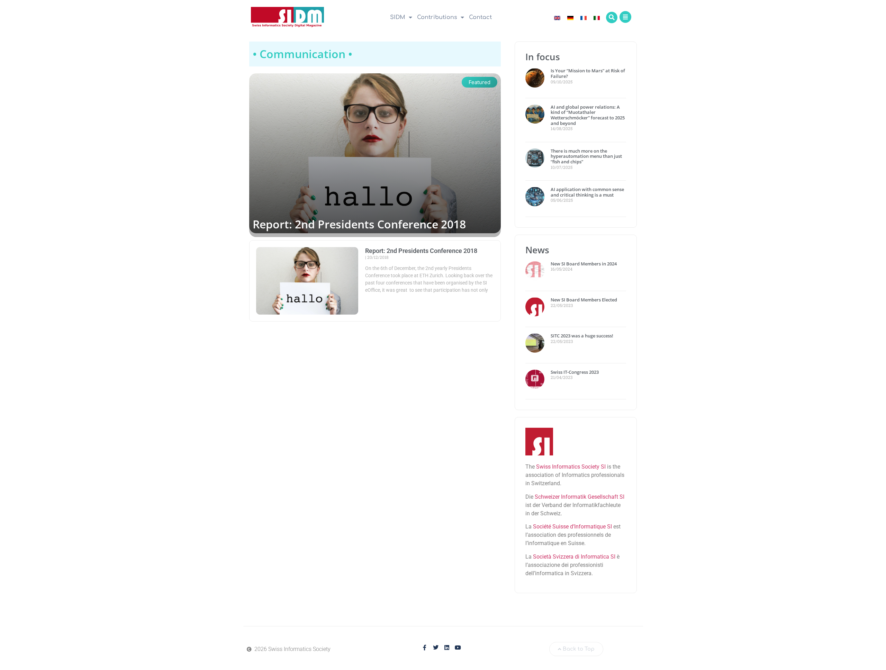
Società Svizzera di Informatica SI (574, 556)
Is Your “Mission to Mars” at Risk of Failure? (588, 73)
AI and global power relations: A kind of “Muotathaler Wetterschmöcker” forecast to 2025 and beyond (588, 115)
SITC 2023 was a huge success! (582, 336)
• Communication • (302, 53)
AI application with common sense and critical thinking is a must (587, 192)
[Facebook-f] (424, 647)
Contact (480, 17)
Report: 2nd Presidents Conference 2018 (359, 224)
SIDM (397, 17)
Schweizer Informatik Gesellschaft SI (579, 497)
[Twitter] (435, 647)
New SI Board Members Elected (584, 300)
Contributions (437, 17)
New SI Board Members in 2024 (584, 264)
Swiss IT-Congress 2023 (575, 372)
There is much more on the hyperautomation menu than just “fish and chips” (586, 156)
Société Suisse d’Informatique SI (572, 526)
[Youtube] (457, 647)
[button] (611, 17)
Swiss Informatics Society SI (571, 466)
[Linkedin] (446, 647)
